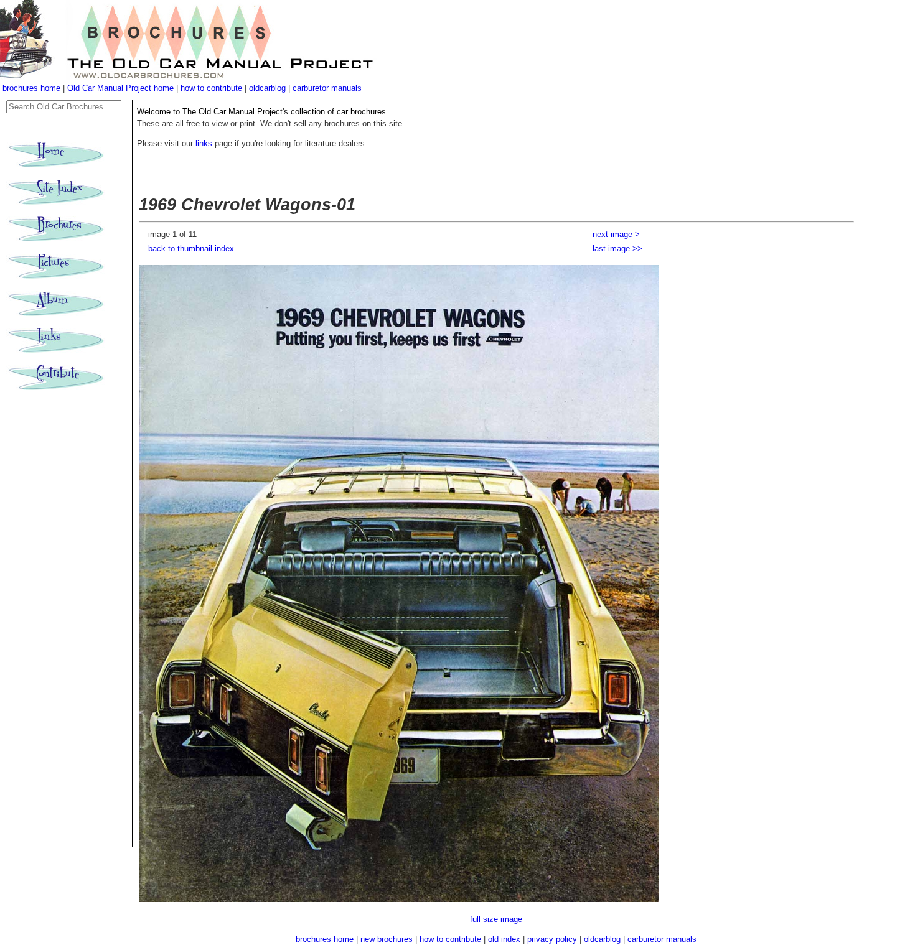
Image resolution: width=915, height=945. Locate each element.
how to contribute (211, 88)
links (203, 143)
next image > (616, 234)
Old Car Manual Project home (121, 88)
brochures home (31, 88)
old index (504, 939)
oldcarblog (267, 88)
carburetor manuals (327, 88)
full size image (496, 919)
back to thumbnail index (191, 248)
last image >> (617, 248)
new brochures (386, 939)
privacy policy (553, 939)
